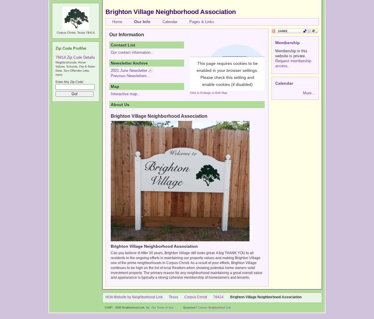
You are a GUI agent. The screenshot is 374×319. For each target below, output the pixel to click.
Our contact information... (132, 52)
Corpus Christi (195, 297)
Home (117, 22)
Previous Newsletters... (130, 76)
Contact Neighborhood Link (214, 307)
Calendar (169, 22)
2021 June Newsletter (129, 70)
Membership (287, 42)
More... (309, 93)
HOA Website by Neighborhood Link (134, 297)
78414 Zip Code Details (75, 57)
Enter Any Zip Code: (70, 82)
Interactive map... (126, 94)
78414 (218, 297)
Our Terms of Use (163, 307)
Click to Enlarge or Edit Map (208, 92)
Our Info (142, 21)
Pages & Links (201, 22)
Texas (173, 297)
